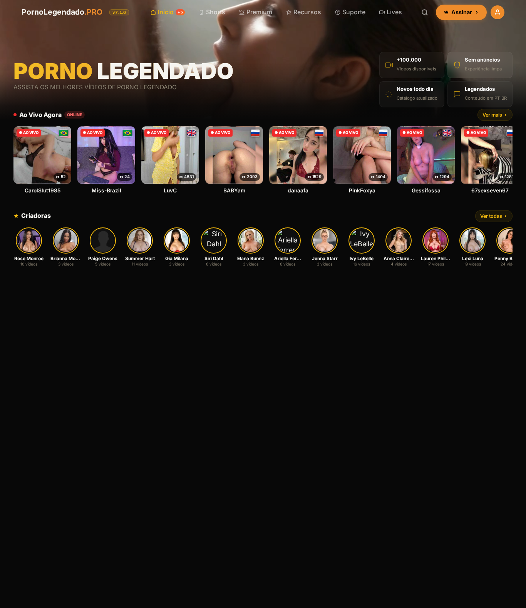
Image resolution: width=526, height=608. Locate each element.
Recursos (307, 12)
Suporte (353, 12)
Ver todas (491, 216)
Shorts (215, 12)
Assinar (461, 12)
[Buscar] (424, 12)
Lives (394, 12)
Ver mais (492, 115)
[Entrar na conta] (497, 12)
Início (170, 12)
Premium (259, 12)
